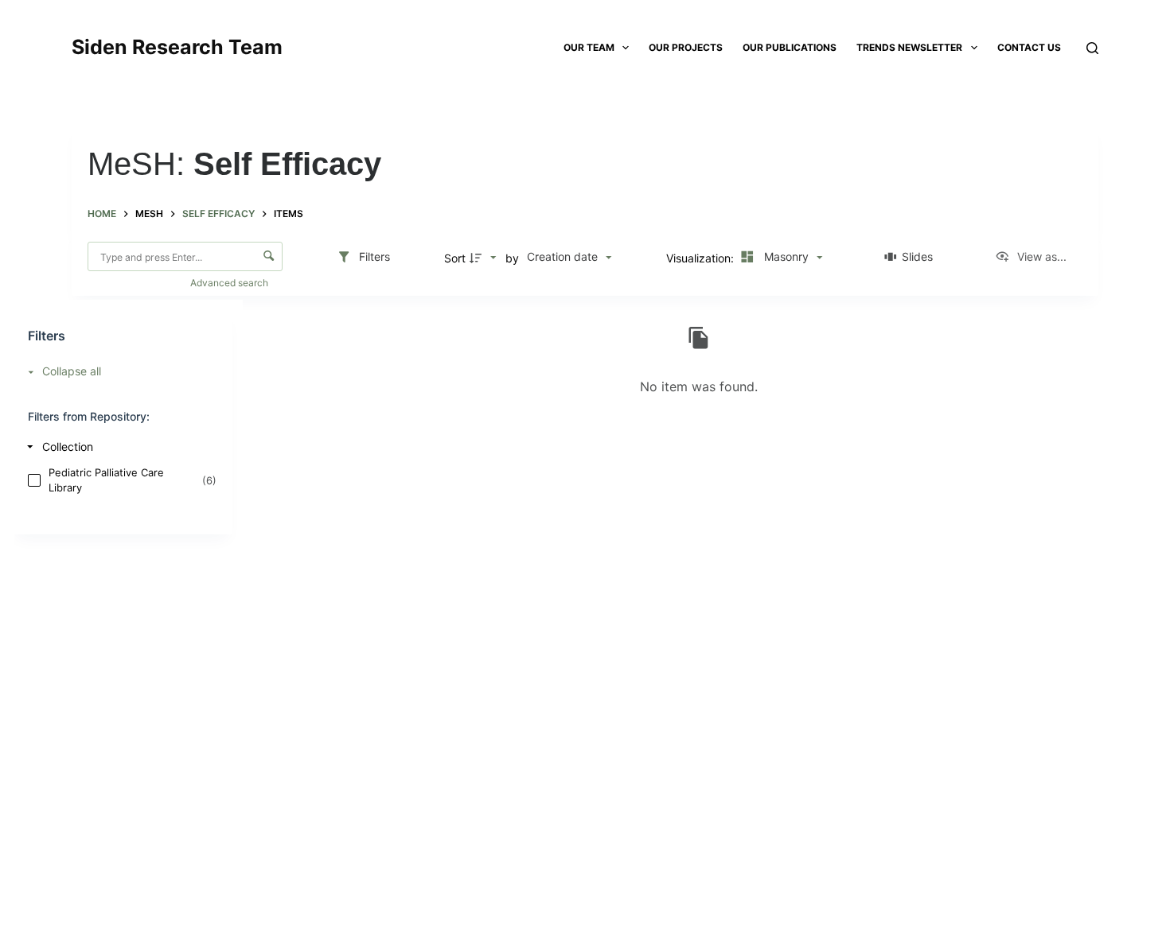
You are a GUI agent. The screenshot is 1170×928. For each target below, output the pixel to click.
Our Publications (790, 47)
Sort (455, 258)
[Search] (1092, 48)
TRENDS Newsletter (909, 47)
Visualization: (701, 258)
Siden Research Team (177, 47)
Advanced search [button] (230, 283)
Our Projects (686, 47)
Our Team (589, 47)
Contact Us (1029, 47)
